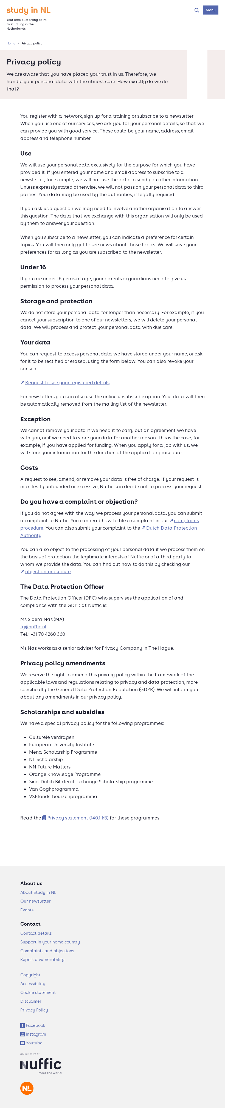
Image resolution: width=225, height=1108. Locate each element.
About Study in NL (38, 892)
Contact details (36, 933)
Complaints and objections (47, 950)
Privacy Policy (34, 1010)
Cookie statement (38, 992)
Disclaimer (30, 1001)
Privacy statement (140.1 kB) (77, 818)
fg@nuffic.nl (33, 627)
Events (26, 909)
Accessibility (32, 983)
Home (11, 43)
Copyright (30, 974)
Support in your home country (50, 942)
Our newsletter (35, 901)
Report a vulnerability (42, 959)
